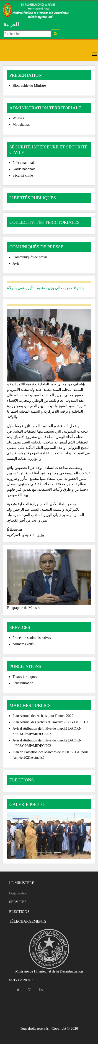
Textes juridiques (25, 677)
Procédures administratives (32, 638)
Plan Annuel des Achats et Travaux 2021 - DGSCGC (51, 722)
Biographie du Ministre (29, 85)
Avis (16, 263)
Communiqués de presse (30, 257)
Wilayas (18, 118)
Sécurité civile (23, 175)
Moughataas (21, 124)
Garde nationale (24, 169)
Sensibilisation (23, 683)
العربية (11, 24)
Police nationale (24, 163)
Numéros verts (23, 644)
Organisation (18, 893)
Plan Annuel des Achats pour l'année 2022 (43, 716)
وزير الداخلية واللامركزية (25, 535)
